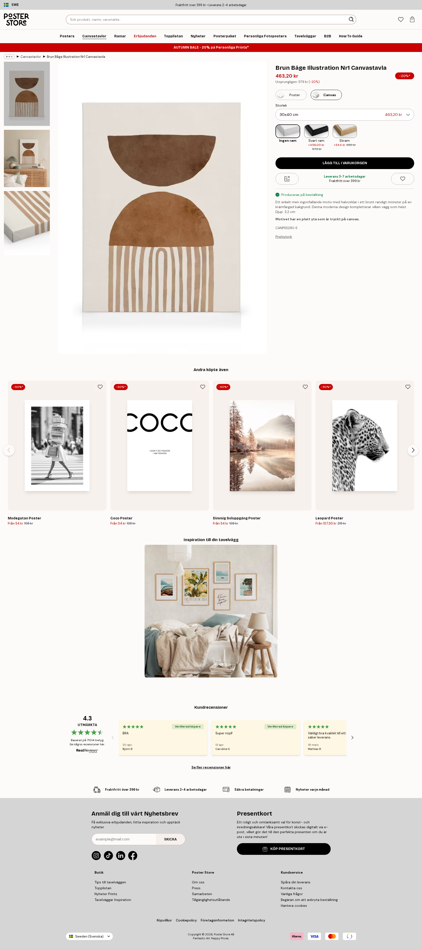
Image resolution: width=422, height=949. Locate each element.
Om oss (198, 882)
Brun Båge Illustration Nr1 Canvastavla (76, 57)
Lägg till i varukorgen (345, 163)
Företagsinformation (217, 920)
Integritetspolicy (251, 920)
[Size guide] (287, 179)
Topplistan (103, 888)
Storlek (281, 105)
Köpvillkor (164, 920)
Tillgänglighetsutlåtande (211, 900)
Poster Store (222, 934)
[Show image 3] (27, 223)
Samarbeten (202, 894)
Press (196, 888)
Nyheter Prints (106, 894)
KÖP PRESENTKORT (287, 849)
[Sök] (351, 19)
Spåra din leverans (295, 882)
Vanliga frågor (292, 894)
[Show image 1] (27, 94)
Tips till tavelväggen (110, 882)
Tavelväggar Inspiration (113, 900)
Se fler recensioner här (211, 767)
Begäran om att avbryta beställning (309, 900)
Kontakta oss (291, 888)
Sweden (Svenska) (89, 936)
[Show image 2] (27, 158)
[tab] (400, 19)
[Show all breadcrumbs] (9, 56)
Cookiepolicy (186, 920)
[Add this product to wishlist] (402, 179)
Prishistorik (283, 237)
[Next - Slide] (418, 138)
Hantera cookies (294, 905)
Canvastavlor (31, 57)
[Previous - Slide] (271, 138)
